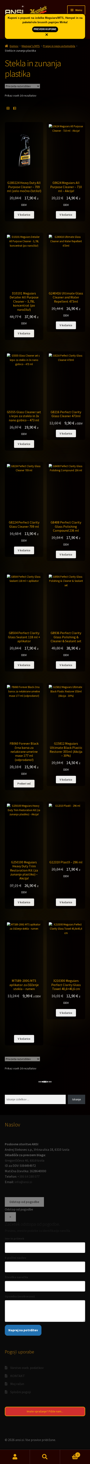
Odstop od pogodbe (24, 1202)
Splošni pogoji (20, 1392)
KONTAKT (17, 1376)
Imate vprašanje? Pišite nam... (45, 1411)
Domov (14, 46)
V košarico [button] (24, 214)
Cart (69, 1453)
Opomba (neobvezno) (20, 1296)
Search (45, 1457)
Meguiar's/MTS (31, 46)
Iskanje (76, 1099)
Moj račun (17, 1384)
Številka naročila (16, 1277)
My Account (15, 1457)
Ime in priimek (14, 1238)
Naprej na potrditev (23, 1330)
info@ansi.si (23, 1182)
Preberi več (24, 783)
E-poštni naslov (15, 1258)
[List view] (14, 108)
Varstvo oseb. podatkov (27, 1368)
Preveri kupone (45, 29)
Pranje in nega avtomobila (59, 46)
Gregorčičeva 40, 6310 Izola (24, 1160)
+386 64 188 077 (28, 1176)
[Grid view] (8, 108)
